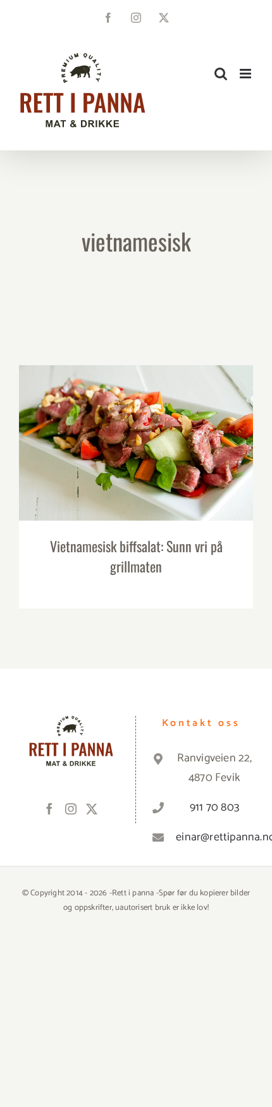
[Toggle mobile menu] (246, 73)
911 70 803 (214, 807)
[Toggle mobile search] (220, 73)
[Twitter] (91, 808)
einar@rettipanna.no (214, 837)
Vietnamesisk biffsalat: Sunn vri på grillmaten (136, 431)
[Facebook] (49, 808)
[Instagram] (71, 808)
